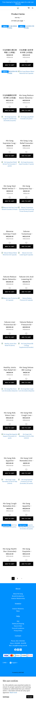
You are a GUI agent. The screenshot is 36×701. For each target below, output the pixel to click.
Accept (29, 697)
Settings (6, 697)
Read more (13, 692)
